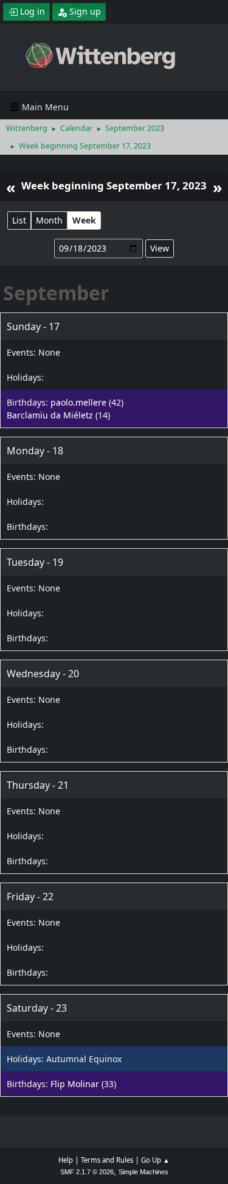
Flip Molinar (74, 1084)
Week (84, 220)
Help (65, 1160)
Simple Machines (143, 1171)
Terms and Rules (107, 1160)
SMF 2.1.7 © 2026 (87, 1171)
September (56, 293)
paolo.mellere (78, 402)
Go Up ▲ (155, 1160)
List (19, 220)
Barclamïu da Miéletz (50, 415)
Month (49, 220)
